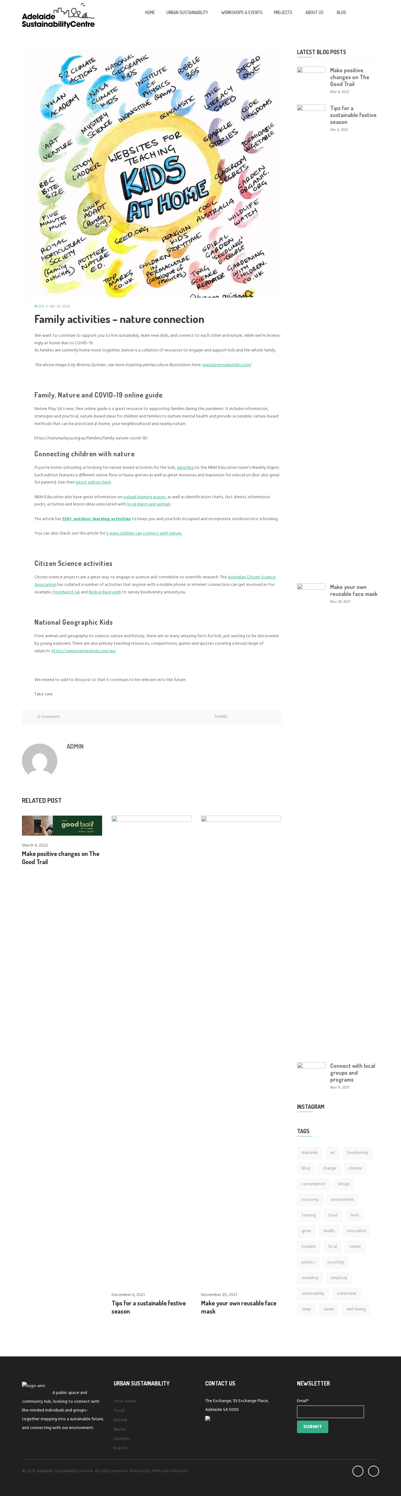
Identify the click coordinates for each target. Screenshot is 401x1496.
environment (342, 1199)
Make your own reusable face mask (354, 590)
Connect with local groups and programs (352, 1072)
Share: (221, 716)
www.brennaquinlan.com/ (226, 365)
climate (355, 1168)
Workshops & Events (242, 12)
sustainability (313, 1293)
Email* (303, 1401)
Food (119, 1410)
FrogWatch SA (66, 592)
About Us (314, 12)
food (332, 1215)
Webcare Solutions (170, 1471)
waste (329, 1309)
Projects (283, 12)
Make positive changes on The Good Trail (349, 77)
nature (355, 1246)
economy (310, 1199)
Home (150, 12)
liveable (309, 1246)
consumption (313, 1184)
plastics (308, 1262)
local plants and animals (148, 504)
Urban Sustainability (187, 12)
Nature (121, 1420)
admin (75, 746)
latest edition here (93, 482)
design (344, 1184)
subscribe (186, 467)
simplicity (339, 1278)
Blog (341, 12)
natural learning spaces (144, 497)
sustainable (347, 1293)
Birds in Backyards (105, 592)
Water (120, 1429)
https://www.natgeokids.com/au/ (84, 651)
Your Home (125, 1401)
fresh (354, 1215)
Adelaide (310, 1153)
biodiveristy (357, 1153)
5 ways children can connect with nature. (144, 533)
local (332, 1246)
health (329, 1231)
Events (120, 1448)
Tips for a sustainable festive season (353, 115)
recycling (335, 1262)
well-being (356, 1309)
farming (309, 1215)
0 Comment (49, 716)
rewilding (310, 1278)
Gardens (122, 1438)
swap (306, 1309)
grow (306, 1231)
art (332, 1153)
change (329, 1168)
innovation (356, 1231)
